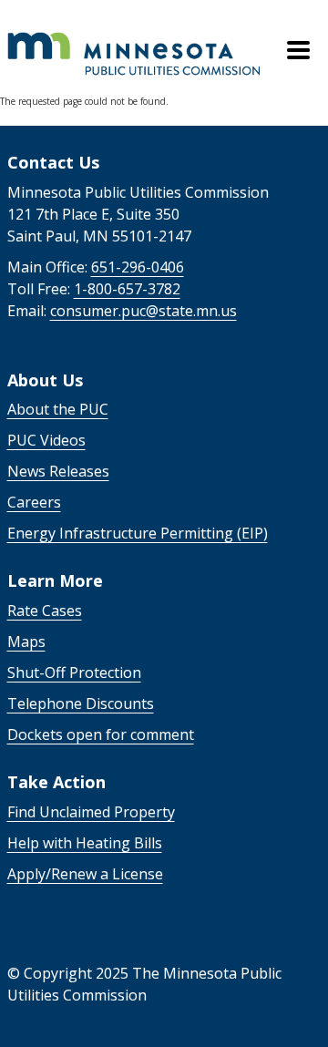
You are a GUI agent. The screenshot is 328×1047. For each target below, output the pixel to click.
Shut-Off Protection (74, 672)
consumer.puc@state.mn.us (143, 311)
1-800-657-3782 (127, 289)
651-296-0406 (137, 267)
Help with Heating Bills (84, 843)
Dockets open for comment (100, 734)
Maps (26, 641)
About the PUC (57, 409)
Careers (34, 502)
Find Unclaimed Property (91, 812)
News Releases (58, 471)
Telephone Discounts (80, 703)
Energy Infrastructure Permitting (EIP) (137, 533)
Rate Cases (44, 610)
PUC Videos (46, 440)
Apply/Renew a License (85, 874)
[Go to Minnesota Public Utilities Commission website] (134, 38)
